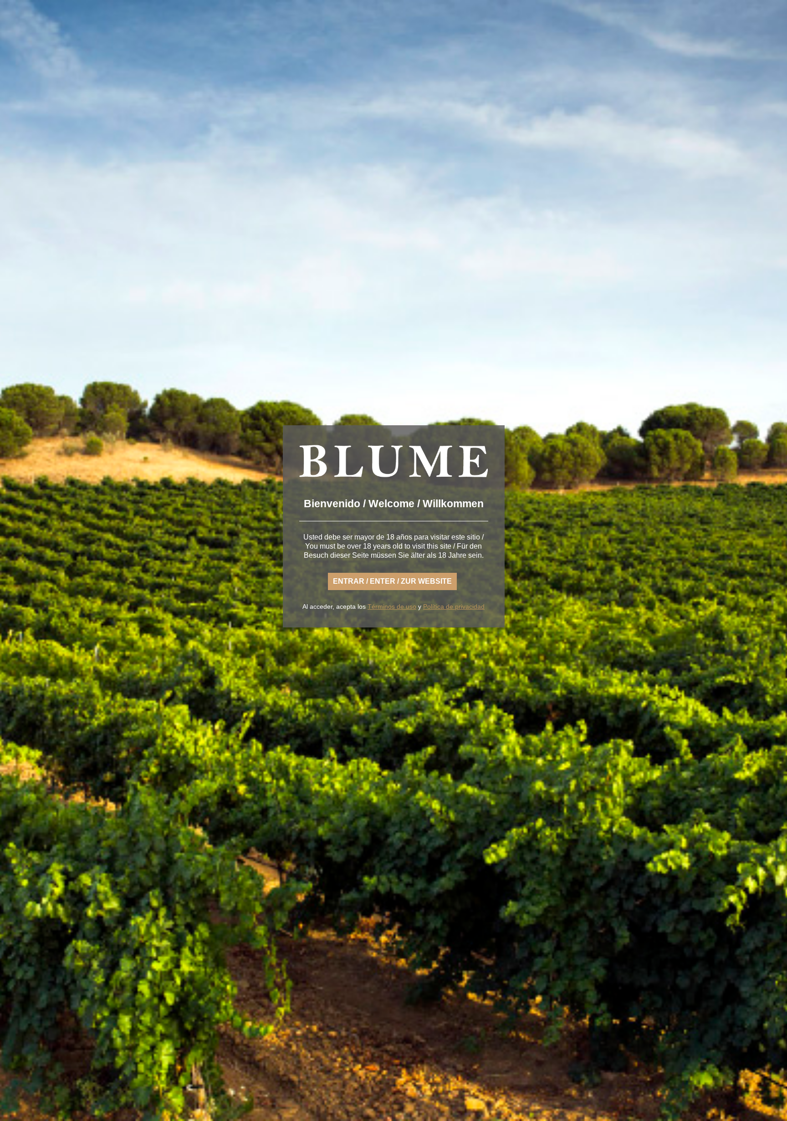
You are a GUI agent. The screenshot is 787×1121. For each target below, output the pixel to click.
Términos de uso (392, 606)
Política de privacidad (454, 606)
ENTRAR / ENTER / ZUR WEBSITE (392, 581)
